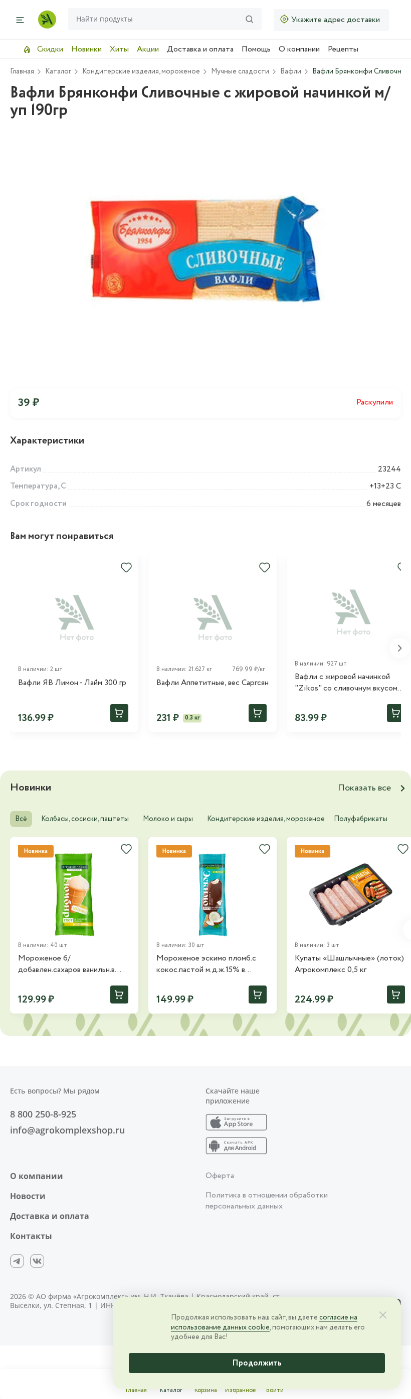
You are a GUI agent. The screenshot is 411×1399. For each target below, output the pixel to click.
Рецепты (343, 49)
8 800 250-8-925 (43, 1114)
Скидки (49, 49)
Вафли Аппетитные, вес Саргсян (212, 683)
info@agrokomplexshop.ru (67, 1130)
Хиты (119, 49)
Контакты (31, 1236)
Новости (28, 1196)
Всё (21, 819)
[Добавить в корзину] (119, 713)
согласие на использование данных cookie (264, 1322)
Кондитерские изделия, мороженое (266, 819)
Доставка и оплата (200, 49)
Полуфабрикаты (360, 819)
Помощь (256, 49)
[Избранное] (126, 568)
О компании (299, 49)
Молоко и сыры (168, 819)
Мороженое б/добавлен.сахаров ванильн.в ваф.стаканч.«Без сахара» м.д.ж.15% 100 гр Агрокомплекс (73, 964)
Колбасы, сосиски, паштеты (85, 819)
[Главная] (47, 19)
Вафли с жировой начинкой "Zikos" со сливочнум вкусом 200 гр (346, 683)
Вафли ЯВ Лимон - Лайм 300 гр (72, 683)
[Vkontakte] (37, 1261)
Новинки (86, 49)
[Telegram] (17, 1261)
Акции (148, 49)
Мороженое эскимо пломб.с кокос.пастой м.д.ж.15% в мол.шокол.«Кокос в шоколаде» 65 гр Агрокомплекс (212, 964)
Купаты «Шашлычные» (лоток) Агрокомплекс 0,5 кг (349, 964)
